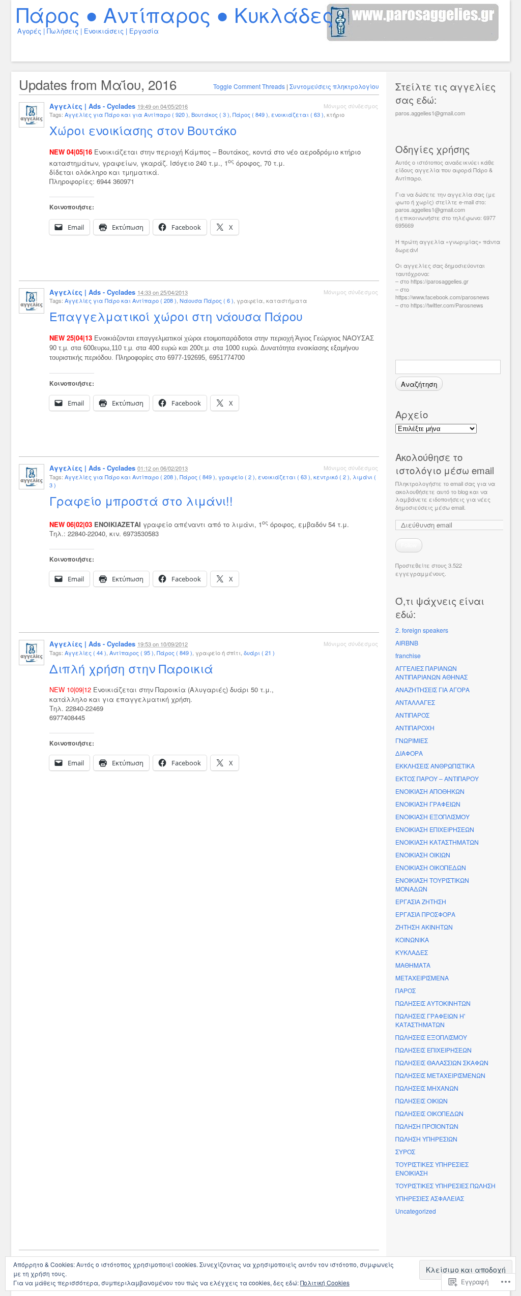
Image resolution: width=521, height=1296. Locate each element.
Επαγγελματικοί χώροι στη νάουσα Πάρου (177, 316)
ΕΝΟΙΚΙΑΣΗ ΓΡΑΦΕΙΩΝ (427, 803)
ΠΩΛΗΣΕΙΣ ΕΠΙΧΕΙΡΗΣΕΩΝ (433, 1049)
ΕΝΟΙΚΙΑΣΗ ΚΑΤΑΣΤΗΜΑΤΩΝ (437, 842)
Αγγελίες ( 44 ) (85, 653)
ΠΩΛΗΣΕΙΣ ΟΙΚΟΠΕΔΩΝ (429, 1113)
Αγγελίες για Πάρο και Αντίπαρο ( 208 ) (121, 300)
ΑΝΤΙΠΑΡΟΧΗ (415, 727)
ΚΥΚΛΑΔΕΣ (411, 952)
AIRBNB (406, 642)
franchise (408, 655)
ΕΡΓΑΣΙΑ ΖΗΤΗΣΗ (420, 901)
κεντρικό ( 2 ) (331, 477)
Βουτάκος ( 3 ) (210, 114)
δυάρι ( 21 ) (259, 653)
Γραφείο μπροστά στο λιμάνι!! (143, 500)
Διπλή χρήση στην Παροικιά (133, 668)
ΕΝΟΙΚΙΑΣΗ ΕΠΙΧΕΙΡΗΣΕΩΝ (434, 829)
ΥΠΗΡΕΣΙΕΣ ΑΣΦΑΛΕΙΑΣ (429, 1198)
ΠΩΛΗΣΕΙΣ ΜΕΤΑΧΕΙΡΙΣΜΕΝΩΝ (440, 1075)
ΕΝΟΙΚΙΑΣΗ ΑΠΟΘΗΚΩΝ (430, 791)
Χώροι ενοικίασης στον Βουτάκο (144, 130)
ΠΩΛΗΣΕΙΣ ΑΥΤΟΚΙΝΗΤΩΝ (433, 1003)
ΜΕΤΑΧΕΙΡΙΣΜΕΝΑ (422, 977)
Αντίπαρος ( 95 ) (131, 653)
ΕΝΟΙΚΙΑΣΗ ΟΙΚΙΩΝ (422, 854)
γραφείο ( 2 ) (236, 477)
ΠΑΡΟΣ (405, 990)
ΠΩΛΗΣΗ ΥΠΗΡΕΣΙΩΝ (426, 1138)
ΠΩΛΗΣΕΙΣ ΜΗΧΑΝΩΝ (426, 1088)
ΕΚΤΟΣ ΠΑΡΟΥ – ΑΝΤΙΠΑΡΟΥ (437, 778)
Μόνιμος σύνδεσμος (351, 106)
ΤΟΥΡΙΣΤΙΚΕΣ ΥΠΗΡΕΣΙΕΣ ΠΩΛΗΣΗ (445, 1185)
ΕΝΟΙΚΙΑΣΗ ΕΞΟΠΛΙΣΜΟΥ (432, 816)
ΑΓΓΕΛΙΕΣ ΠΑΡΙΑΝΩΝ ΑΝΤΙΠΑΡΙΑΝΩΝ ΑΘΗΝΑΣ (431, 672)
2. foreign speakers (421, 630)
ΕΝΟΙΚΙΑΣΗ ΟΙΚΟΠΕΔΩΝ (430, 867)
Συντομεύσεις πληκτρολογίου (334, 86)
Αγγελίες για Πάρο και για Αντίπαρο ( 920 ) (126, 114)
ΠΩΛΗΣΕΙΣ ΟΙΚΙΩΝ (421, 1100)
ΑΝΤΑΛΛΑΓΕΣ (415, 702)
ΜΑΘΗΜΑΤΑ (412, 965)
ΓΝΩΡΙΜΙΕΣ (411, 740)
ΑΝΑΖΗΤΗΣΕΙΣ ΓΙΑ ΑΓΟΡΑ (432, 689)
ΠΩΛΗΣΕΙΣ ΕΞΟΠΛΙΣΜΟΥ (431, 1037)
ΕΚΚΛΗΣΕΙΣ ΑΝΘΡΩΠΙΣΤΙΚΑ (435, 765)
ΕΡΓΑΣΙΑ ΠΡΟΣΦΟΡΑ (425, 914)
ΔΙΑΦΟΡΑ (409, 753)
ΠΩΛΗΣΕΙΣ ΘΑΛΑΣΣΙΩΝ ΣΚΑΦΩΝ (441, 1062)
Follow (409, 545)
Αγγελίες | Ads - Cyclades (92, 106)
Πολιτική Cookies (325, 1282)
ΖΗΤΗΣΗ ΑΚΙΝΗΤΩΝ (424, 926)
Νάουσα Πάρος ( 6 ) (207, 300)
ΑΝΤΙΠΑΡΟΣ (412, 715)
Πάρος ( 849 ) (250, 114)
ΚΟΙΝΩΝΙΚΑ (412, 939)
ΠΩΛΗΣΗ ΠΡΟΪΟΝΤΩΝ (426, 1126)
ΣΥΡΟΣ (405, 1151)
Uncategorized (415, 1211)
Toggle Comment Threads (249, 86)
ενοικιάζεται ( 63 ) (297, 114)
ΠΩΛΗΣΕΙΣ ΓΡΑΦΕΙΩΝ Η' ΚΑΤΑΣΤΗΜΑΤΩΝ (430, 1020)
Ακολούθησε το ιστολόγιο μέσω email (444, 463)
